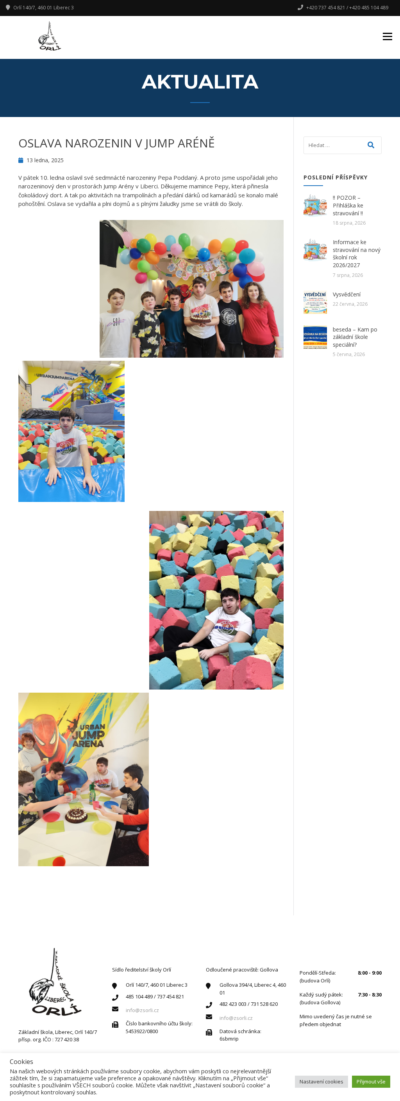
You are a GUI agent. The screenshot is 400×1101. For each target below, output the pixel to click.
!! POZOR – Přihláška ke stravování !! (348, 205)
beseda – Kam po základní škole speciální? (355, 337)
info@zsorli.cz (142, 1010)
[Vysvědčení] (315, 302)
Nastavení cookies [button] (321, 1081)
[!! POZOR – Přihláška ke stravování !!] (315, 205)
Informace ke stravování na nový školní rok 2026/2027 (356, 253)
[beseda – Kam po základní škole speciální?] (315, 337)
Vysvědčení (347, 294)
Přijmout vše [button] (371, 1081)
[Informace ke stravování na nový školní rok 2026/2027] (315, 250)
